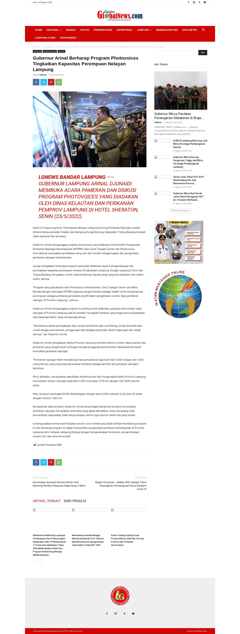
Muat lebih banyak (179, 210)
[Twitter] (199, 2)
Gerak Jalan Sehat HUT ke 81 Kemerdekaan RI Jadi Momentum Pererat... (188, 180)
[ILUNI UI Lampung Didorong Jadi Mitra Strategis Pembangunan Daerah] (162, 144)
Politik (84, 29)
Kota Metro (189, 29)
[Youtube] (204, 2)
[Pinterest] (51, 82)
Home (38, 29)
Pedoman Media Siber (197, 631)
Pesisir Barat (68, 37)
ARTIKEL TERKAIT (47, 501)
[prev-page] (35, 561)
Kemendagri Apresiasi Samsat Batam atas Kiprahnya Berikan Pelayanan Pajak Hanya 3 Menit (59, 484)
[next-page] (40, 561)
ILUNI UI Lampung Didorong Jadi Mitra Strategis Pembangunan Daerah (190, 143)
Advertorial (125, 29)
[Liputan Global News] (120, 15)
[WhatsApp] (58, 82)
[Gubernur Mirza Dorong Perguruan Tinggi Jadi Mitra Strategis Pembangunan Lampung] (162, 161)
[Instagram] (194, 2)
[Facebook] (188, 2)
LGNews (42, 74)
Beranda (37, 46)
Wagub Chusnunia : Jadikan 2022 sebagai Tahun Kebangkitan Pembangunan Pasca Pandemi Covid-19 (120, 486)
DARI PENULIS (75, 501)
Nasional (53, 29)
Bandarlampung (167, 29)
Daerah (71, 29)
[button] (203, 30)
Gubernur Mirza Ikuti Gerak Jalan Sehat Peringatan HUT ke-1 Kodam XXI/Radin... (188, 196)
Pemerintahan (103, 29)
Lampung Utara (45, 37)
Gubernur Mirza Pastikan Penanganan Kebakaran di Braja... (178, 116)
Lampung (143, 29)
